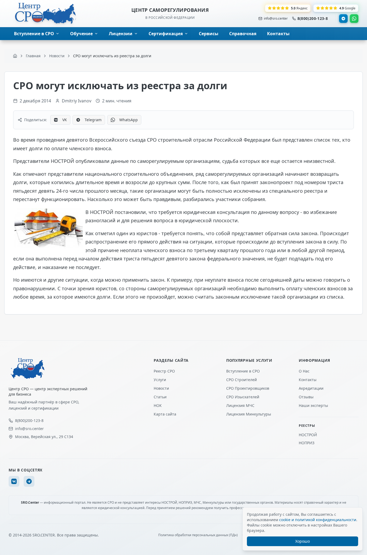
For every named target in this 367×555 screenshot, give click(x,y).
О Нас (304, 371)
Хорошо (302, 541)
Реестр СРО (164, 371)
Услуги (160, 379)
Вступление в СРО (243, 371)
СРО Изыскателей (242, 396)
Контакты (307, 379)
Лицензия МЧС (240, 405)
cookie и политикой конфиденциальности (317, 519)
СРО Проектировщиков (247, 388)
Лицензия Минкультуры (248, 414)
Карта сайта (165, 414)
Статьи (160, 396)
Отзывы (306, 396)
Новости (161, 388)
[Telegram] (343, 18)
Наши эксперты (313, 405)
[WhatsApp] (354, 18)
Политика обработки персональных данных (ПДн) (198, 535)
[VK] (14, 481)
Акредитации (311, 388)
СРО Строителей (241, 379)
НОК (158, 405)
